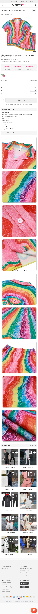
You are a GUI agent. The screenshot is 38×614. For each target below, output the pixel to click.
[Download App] (34, 10)
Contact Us (26, 61)
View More (32, 445)
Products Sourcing (6, 582)
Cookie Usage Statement (26, 575)
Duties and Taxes (24, 570)
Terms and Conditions (26, 568)
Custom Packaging (7, 587)
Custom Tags (5, 589)
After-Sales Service (25, 573)
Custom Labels (6, 591)
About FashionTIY (6, 566)
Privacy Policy (23, 566)
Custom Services (6, 585)
